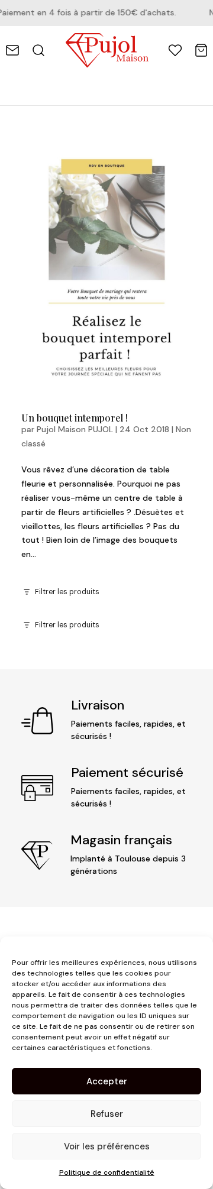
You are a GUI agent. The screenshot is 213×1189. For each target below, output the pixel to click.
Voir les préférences (107, 1146)
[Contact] (12, 50)
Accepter (106, 1081)
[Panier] (201, 50)
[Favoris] (175, 50)
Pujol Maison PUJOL (75, 429)
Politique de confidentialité (106, 1172)
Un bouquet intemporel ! (74, 418)
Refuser (107, 1114)
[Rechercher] (38, 50)
